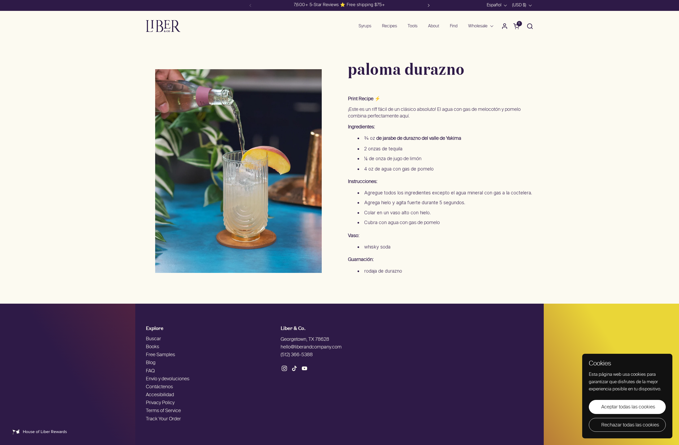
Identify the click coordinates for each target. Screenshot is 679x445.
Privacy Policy (160, 403)
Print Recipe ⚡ (364, 99)
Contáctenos (159, 387)
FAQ (150, 371)
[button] (529, 26)
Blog (150, 363)
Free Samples (160, 355)
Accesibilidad (160, 395)
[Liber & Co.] (163, 26)
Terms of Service (163, 411)
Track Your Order (163, 419)
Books (152, 347)
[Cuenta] (504, 26)
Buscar (153, 339)
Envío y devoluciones (167, 379)
